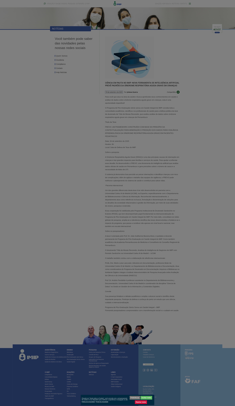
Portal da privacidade (102, 401)
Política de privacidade (88, 401)
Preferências (135, 398)
